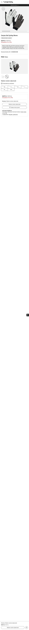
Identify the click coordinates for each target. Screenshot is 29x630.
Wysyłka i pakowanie (13, 114)
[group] (14, 19)
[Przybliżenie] (3, 8)
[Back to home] (8, 2)
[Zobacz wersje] (1, 31)
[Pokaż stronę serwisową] (27, 315)
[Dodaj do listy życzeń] (26, 627)
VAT (6, 113)
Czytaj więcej (23, 111)
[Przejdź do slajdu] (14, 31)
